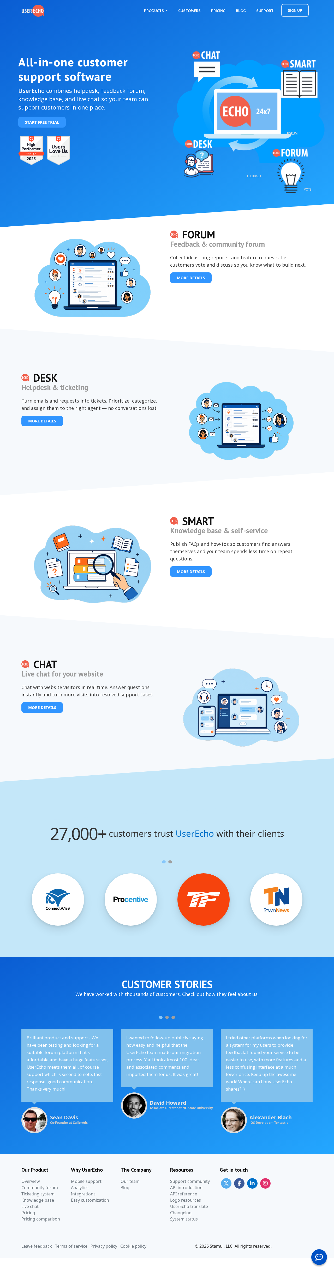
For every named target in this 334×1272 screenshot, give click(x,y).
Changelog (181, 1213)
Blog (241, 10)
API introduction (186, 1187)
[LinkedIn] (252, 1183)
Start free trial (42, 122)
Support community (190, 1181)
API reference (183, 1194)
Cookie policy (133, 1246)
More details (191, 277)
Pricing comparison (40, 1219)
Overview (30, 1181)
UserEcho (195, 834)
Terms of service (71, 1246)
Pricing (218, 10)
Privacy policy (104, 1246)
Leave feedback (36, 1246)
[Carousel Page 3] (173, 1017)
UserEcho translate (189, 1206)
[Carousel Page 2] (170, 861)
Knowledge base (37, 1200)
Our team (130, 1181)
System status (184, 1219)
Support (264, 10)
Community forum (39, 1187)
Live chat (30, 1206)
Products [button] (154, 10)
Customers (189, 10)
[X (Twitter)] (226, 1183)
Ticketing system (38, 1194)
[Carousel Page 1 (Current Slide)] (164, 861)
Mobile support (86, 1181)
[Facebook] (239, 1183)
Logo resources (185, 1200)
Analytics (79, 1187)
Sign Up (295, 10)
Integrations (83, 1194)
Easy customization (90, 1200)
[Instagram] (265, 1183)
